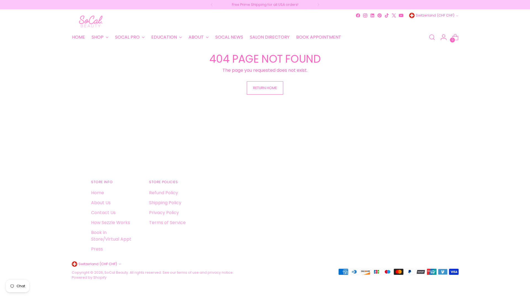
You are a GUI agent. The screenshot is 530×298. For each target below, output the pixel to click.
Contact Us (103, 212)
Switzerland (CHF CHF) (435, 15)
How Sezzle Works (110, 222)
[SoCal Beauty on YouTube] (401, 15)
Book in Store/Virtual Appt (111, 235)
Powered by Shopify (89, 277)
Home (97, 193)
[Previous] (212, 4)
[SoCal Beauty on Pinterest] (379, 15)
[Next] (318, 4)
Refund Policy (163, 193)
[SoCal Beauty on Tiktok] (386, 15)
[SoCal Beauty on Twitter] (393, 15)
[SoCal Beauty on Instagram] (365, 15)
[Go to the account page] (443, 37)
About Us (101, 202)
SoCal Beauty (116, 272)
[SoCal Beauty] (91, 21)
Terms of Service (167, 222)
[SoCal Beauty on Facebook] (358, 15)
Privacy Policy (164, 212)
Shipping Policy (165, 202)
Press (97, 249)
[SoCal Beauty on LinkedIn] (372, 15)
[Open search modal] (432, 37)
